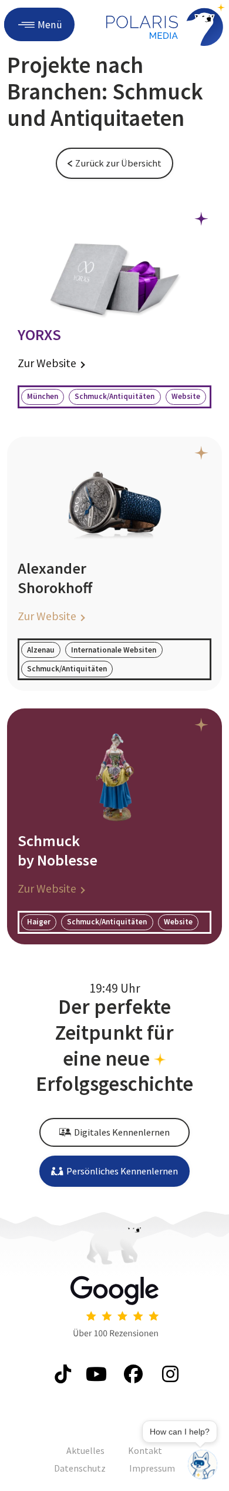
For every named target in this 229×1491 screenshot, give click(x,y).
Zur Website (47, 363)
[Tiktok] (61, 1373)
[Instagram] (168, 1373)
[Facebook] (132, 1373)
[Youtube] (96, 1373)
